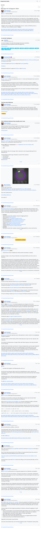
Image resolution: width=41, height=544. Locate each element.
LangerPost (20, 29)
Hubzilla (19, 93)
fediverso (37, 48)
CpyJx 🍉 (3, 427)
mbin (3, 49)
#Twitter (12, 291)
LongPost (6, 29)
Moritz (3, 304)
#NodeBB (16, 285)
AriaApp (31, 354)
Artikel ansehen (4, 46)
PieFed (32, 30)
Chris (5, 435)
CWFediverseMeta (17, 30)
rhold (3, 366)
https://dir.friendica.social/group (18, 220)
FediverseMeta (5, 30)
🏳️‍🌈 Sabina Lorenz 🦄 (9, 304)
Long (3, 29)
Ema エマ (4, 13)
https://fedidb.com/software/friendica (13, 223)
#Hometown (29, 190)
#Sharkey (5, 190)
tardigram (12, 48)
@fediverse (9, 195)
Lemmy (23, 30)
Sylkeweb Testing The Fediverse (8, 208)
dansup (8, 435)
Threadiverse (35, 93)
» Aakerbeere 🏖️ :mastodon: (13, 502)
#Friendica (25, 190)
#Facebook (17, 293)
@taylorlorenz (4, 60)
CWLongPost (15, 29)
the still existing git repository (17, 432)
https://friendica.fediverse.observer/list (18, 224)
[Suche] (39, 7)
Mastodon (28, 416)
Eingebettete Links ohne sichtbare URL (25, 144)
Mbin (29, 30)
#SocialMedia (3, 195)
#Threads (23, 68)
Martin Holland (5, 395)
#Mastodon (26, 60)
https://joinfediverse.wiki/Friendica (18, 219)
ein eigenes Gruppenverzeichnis (15, 316)
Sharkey (27, 354)
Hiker (6, 502)
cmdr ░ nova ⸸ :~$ (5, 79)
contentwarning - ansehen (20, 239)
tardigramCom (8, 49)
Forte (31, 93)
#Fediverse (13, 63)
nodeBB (11, 93)
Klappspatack (4, 335)
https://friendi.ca (12, 217)
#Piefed (12, 285)
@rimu (14, 459)
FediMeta (32, 29)
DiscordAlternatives (26, 94)
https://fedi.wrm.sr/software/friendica (14, 225)
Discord (12, 94)
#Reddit (4, 63)
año (5, 48)
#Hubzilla (17, 287)
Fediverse (4, 113)
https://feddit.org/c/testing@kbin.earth (13, 401)
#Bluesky (26, 188)
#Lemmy (22, 63)
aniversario (32, 48)
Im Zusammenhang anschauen (7, 35)
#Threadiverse (30, 448)
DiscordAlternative (18, 94)
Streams (23, 93)
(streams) (27, 93)
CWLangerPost (26, 29)
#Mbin (27, 63)
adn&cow (22, 48)
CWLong (10, 29)
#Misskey (35, 60)
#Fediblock (3, 66)
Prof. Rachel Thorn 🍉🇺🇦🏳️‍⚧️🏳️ (8, 250)
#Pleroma (31, 60)
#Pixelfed (13, 190)
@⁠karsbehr (5, 159)
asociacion (17, 48)
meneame (27, 48)
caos (3, 502)
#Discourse (29, 285)
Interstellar (4, 355)
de (8, 48)
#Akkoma (34, 190)
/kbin (26, 30)
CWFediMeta (10, 30)
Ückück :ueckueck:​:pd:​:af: (8, 381)
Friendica (15, 93)
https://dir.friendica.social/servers (16, 222)
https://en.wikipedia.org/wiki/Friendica (14, 218)
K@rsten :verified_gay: (6, 141)
